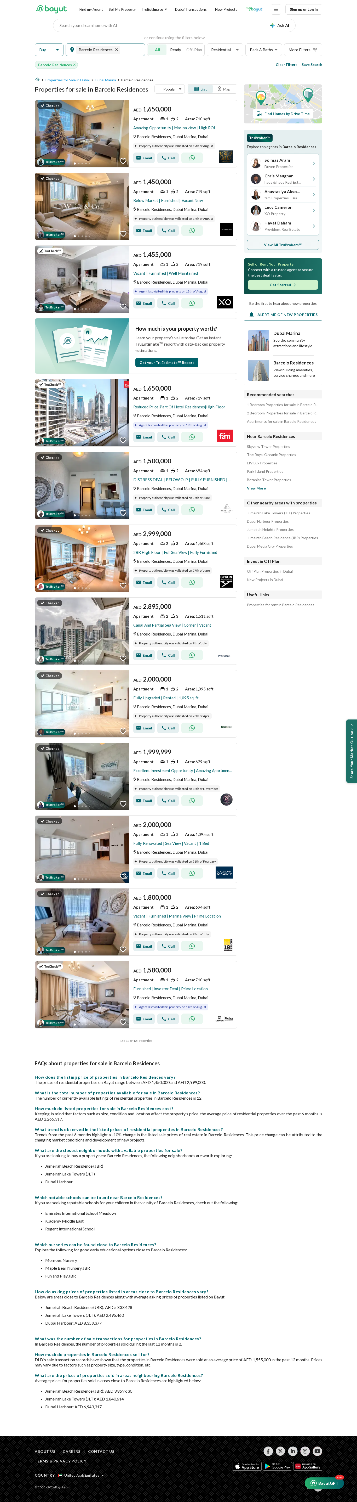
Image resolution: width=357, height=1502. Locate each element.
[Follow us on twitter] (280, 1451)
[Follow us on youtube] (317, 1451)
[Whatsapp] (192, 158)
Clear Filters (286, 64)
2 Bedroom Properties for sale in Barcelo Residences (283, 413)
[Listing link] (136, 133)
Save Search (312, 64)
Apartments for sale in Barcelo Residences (281, 421)
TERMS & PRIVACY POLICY (60, 1461)
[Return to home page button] (51, 9)
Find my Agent (91, 9)
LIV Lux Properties (262, 463)
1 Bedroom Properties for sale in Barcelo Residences (283, 405)
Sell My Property (122, 9)
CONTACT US (101, 1451)
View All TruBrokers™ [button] (283, 245)
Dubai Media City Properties (270, 546)
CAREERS (71, 1451)
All (157, 49)
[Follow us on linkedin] (293, 1451)
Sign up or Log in (304, 9)
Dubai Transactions (191, 9)
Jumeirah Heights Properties (270, 529)
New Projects (226, 9)
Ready (175, 49)
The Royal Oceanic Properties (271, 455)
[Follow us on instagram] (305, 1451)
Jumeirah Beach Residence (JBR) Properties (282, 538)
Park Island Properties (265, 471)
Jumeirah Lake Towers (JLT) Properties (278, 513)
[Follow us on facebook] (268, 1451)
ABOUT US (45, 1451)
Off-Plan (194, 49)
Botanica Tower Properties (269, 480)
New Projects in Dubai (265, 580)
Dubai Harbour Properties (268, 521)
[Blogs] (254, 9)
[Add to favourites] (123, 161)
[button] (49, 50)
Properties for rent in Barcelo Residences (280, 605)
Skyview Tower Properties (268, 447)
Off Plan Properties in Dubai (270, 571)
